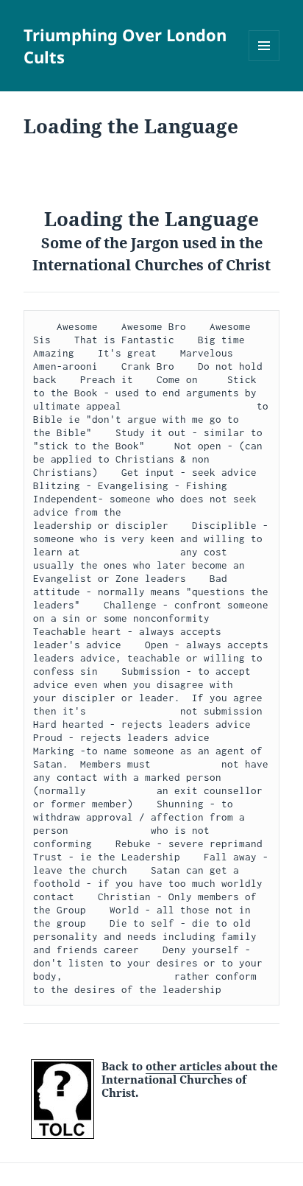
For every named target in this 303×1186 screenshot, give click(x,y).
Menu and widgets (264, 60)
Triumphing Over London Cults (125, 46)
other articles (183, 1066)
